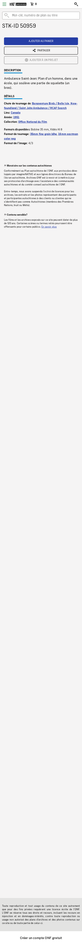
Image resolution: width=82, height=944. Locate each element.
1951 (16, 117)
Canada (15, 112)
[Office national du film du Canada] (18, 4)
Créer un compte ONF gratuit (41, 938)
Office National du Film (32, 122)
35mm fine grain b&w (43, 134)
